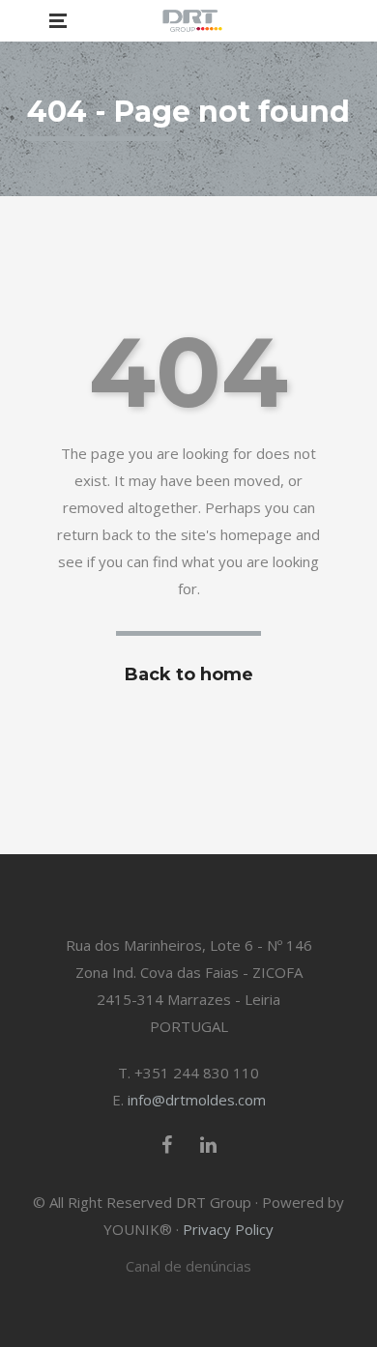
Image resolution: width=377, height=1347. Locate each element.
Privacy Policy (228, 1229)
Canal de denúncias (188, 1265)
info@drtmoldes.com (197, 1099)
